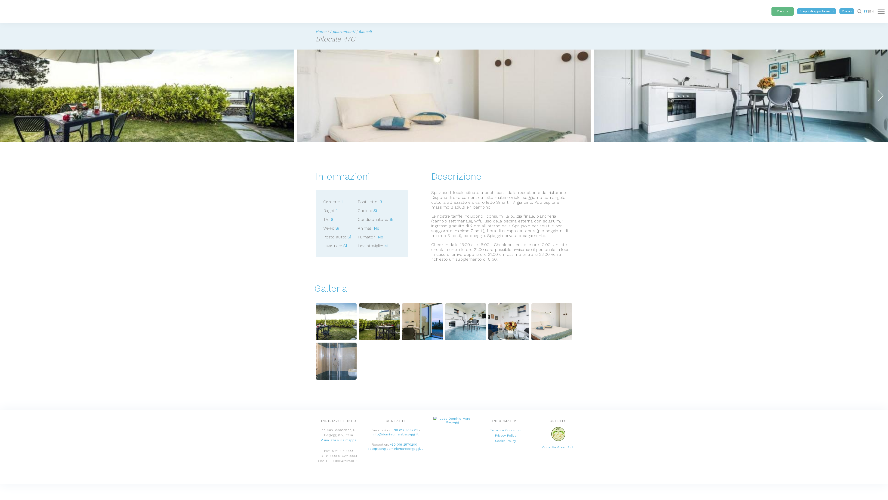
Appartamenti (342, 31)
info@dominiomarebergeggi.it (396, 434)
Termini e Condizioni (505, 430)
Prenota (783, 11)
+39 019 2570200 (403, 444)
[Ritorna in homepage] (1, 10)
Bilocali (365, 31)
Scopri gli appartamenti (816, 11)
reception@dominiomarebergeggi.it (395, 448)
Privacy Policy (505, 435)
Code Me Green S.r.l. (558, 447)
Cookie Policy (505, 441)
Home (321, 31)
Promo (847, 11)
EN (871, 11)
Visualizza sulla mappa (338, 440)
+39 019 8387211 (405, 430)
